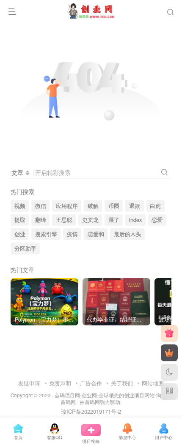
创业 (19, 234)
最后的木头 (127, 234)
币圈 (113, 206)
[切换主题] (169, 372)
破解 (93, 206)
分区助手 (25, 248)
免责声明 (60, 383)
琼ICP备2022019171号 (88, 411)
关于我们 (122, 383)
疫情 (72, 234)
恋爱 (157, 220)
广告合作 (91, 383)
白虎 (155, 206)
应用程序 (67, 206)
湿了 (113, 220)
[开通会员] (169, 352)
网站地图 (153, 383)
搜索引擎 (46, 234)
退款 (134, 206)
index (135, 220)
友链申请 (29, 383)
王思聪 (64, 220)
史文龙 (90, 220)
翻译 (40, 220)
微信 (40, 206)
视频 (19, 206)
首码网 (92, 402)
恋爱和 (96, 234)
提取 (19, 220)
